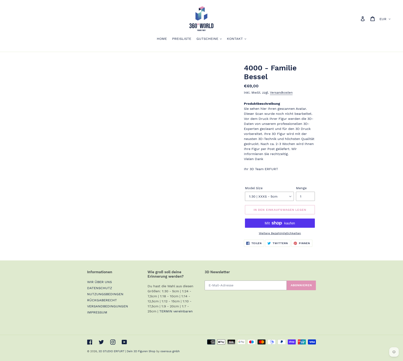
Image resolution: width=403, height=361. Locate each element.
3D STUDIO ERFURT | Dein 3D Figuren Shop (126, 351)
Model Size (254, 188)
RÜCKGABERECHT (102, 300)
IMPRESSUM (97, 312)
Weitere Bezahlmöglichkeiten (280, 233)
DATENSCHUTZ (99, 288)
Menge (301, 188)
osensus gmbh (170, 351)
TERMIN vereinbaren (176, 311)
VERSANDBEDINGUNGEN (107, 306)
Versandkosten (281, 92)
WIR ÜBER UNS (99, 282)
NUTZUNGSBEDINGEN (105, 294)
